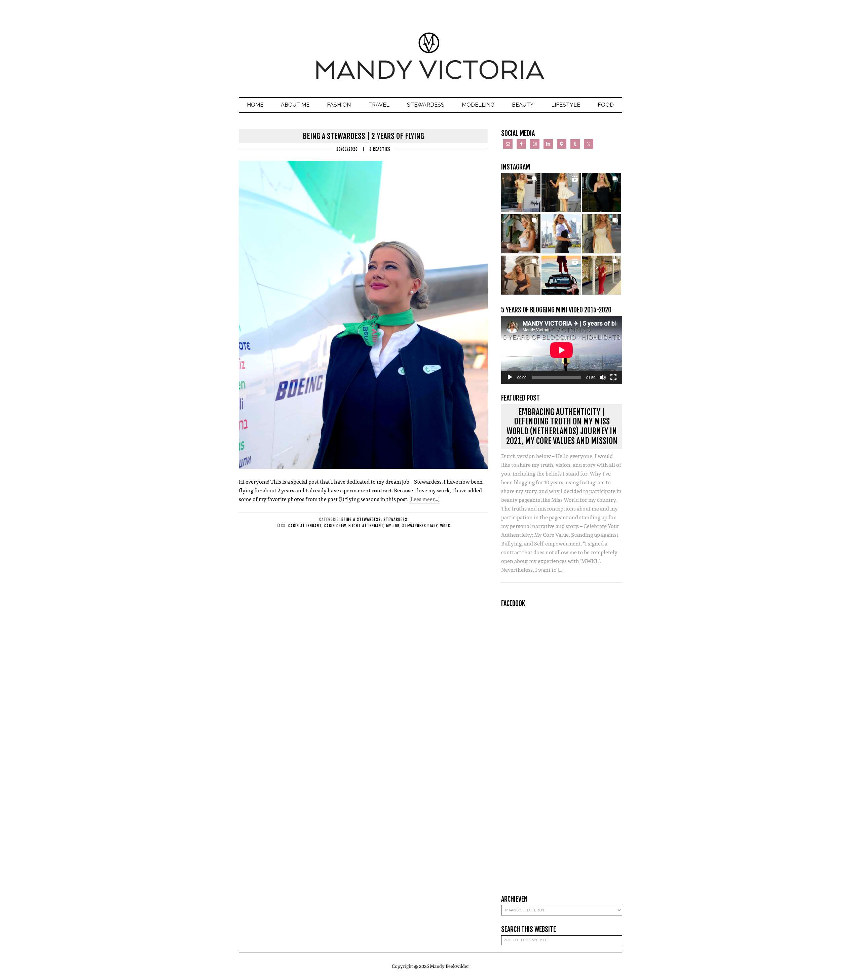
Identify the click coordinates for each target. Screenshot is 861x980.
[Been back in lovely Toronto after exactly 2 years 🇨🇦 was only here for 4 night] (561, 234)
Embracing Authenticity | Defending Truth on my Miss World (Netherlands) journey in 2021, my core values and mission (561, 426)
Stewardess (395, 519)
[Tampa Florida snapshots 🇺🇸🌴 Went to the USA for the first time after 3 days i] (601, 275)
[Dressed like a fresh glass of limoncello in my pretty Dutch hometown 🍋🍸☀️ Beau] (520, 192)
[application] (561, 350)
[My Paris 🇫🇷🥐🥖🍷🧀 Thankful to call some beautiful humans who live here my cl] (520, 275)
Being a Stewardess (361, 519)
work (445, 525)
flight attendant (365, 525)
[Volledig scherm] (613, 377)
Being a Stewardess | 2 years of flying (363, 136)
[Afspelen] (510, 377)
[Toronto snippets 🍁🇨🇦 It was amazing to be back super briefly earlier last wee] (520, 234)
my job (393, 525)
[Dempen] (602, 377)
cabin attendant (305, 525)
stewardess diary (420, 525)
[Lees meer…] (424, 499)
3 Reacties (379, 149)
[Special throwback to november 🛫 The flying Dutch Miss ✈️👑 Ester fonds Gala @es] (601, 192)
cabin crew (335, 525)
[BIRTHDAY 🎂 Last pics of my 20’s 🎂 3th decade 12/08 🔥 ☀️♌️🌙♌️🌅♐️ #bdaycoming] (601, 234)
